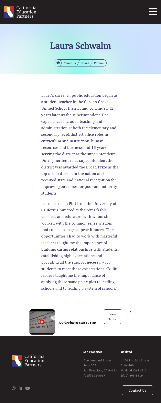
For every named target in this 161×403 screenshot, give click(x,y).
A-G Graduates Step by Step (77, 322)
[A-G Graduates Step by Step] (42, 322)
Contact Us (137, 390)
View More (112, 316)
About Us (69, 63)
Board (85, 63)
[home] (58, 62)
